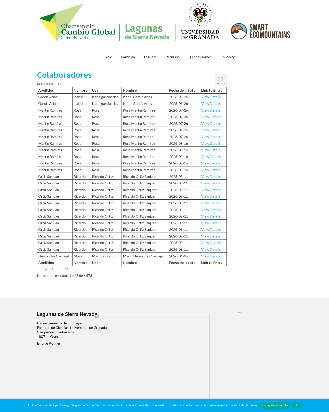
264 (67, 269)
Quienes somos (200, 57)
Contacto (228, 57)
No (297, 405)
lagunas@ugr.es (49, 343)
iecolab (47, 83)
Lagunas (150, 57)
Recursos (172, 57)
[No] (323, 405)
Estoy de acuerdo (275, 405)
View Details (211, 97)
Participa (128, 57)
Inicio (108, 57)
